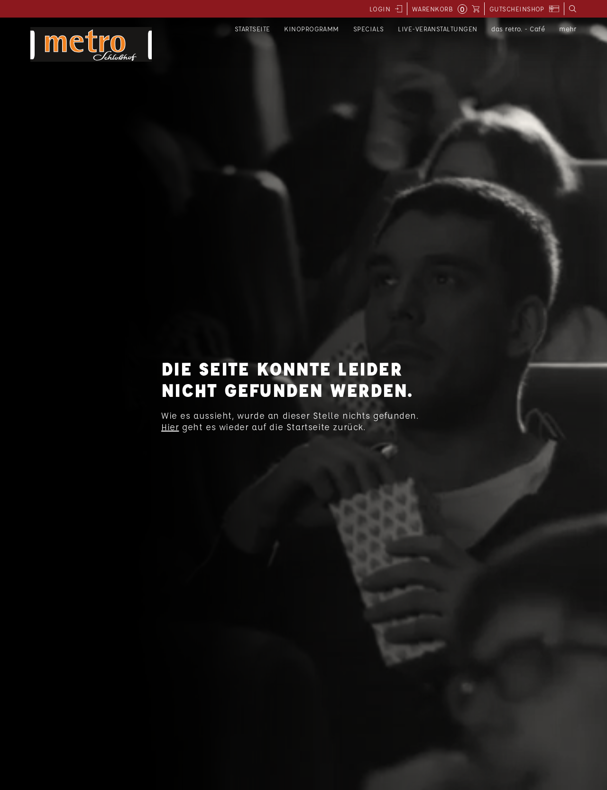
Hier (170, 427)
